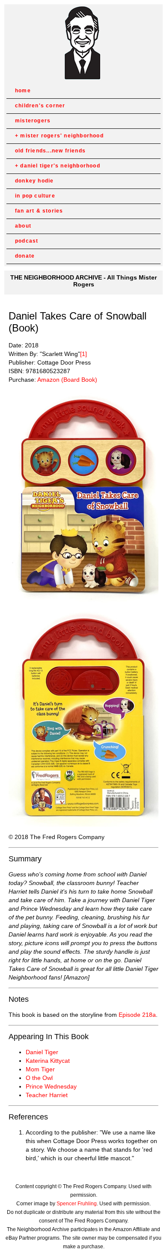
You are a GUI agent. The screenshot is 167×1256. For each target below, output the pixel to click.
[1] (83, 353)
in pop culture (35, 196)
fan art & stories (39, 211)
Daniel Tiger (42, 1052)
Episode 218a (137, 1014)
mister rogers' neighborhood (61, 136)
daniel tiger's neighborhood (60, 166)
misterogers (33, 121)
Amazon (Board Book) (67, 379)
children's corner (40, 106)
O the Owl (39, 1077)
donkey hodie (34, 181)
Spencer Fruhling (77, 1204)
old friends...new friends (50, 151)
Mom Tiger (40, 1069)
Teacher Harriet (47, 1095)
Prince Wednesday (51, 1086)
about (23, 226)
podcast (26, 241)
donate (25, 256)
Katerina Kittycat (48, 1060)
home (23, 91)
